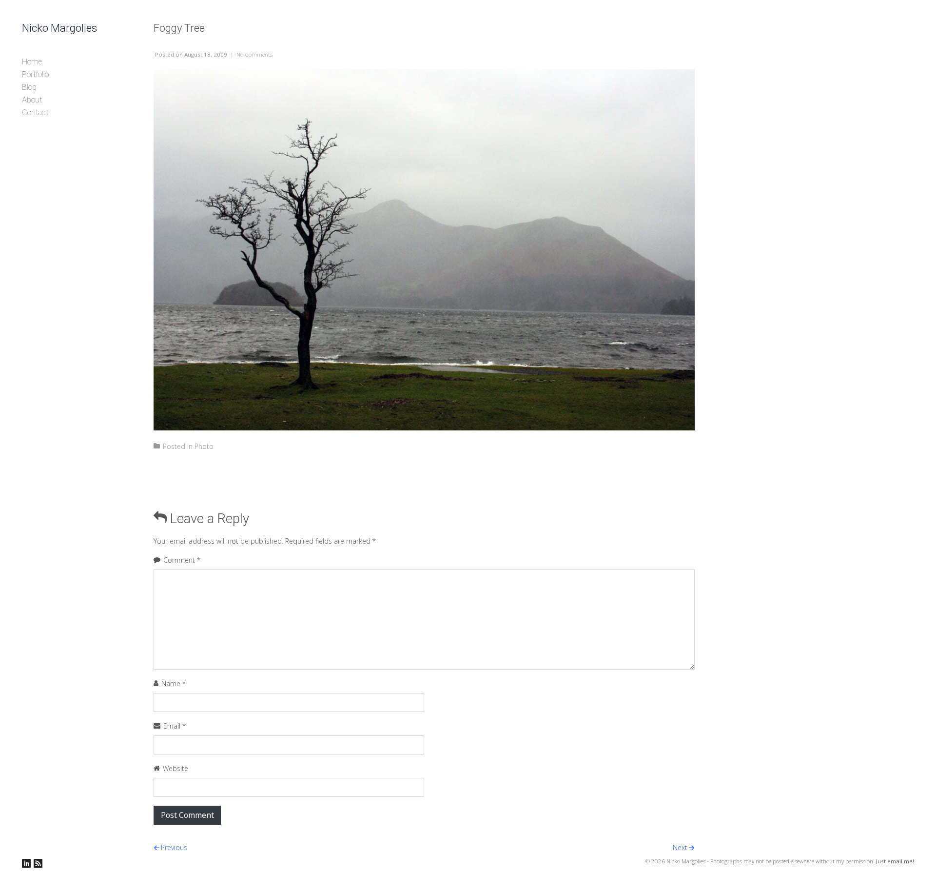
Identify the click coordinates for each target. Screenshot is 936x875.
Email (174, 726)
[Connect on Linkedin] (26, 864)
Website (175, 768)
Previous (174, 847)
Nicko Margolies (59, 28)
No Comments (254, 54)
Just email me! (895, 861)
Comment (181, 560)
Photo (204, 446)
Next (680, 847)
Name (173, 683)
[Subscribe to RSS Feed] (38, 864)
